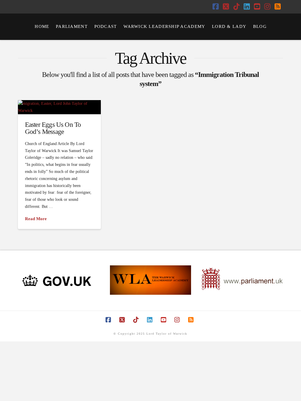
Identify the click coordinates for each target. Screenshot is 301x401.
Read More (36, 218)
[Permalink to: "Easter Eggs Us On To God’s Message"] (59, 107)
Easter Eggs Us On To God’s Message (53, 128)
